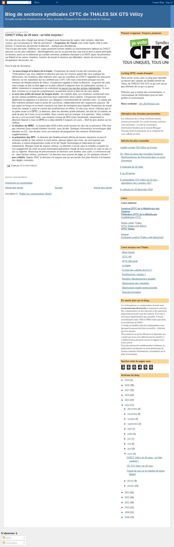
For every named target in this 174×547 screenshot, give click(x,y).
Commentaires (11, 543)
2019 (127, 380)
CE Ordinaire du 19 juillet (131, 167)
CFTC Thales (128, 229)
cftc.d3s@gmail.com (149, 103)
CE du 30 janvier (127, 173)
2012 (127, 497)
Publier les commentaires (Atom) (35, 193)
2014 (127, 405)
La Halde (126, 265)
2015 (127, 400)
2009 (127, 512)
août (129, 429)
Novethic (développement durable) (138, 279)
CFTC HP (127, 256)
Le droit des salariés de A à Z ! (137, 270)
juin (129, 439)
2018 (127, 385)
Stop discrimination (131, 292)
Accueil (58, 187)
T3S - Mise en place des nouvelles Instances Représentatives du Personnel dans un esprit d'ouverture (142, 157)
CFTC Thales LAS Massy (133, 226)
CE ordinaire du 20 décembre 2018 (136, 189)
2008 (127, 517)
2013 (127, 492)
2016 (127, 395)
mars (130, 454)
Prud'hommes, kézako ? (134, 274)
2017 (127, 390)
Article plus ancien (103, 187)
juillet (130, 434)
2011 (127, 502)
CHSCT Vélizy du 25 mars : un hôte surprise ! (34, 34)
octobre (131, 419)
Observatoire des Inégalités (135, 283)
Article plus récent (14, 187)
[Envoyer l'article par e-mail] (8, 166)
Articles (8, 538)
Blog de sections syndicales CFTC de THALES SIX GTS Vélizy (74, 14)
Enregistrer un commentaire (18, 183)
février (130, 481)
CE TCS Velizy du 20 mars (140, 466)
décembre (132, 409)
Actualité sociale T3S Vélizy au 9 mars (138, 147)
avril (129, 448)
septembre (132, 424)
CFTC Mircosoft (130, 261)
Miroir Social (128, 252)
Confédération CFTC (131, 217)
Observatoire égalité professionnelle (139, 287)
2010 (127, 507)
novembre (132, 414)
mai (129, 444)
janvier (131, 486)
